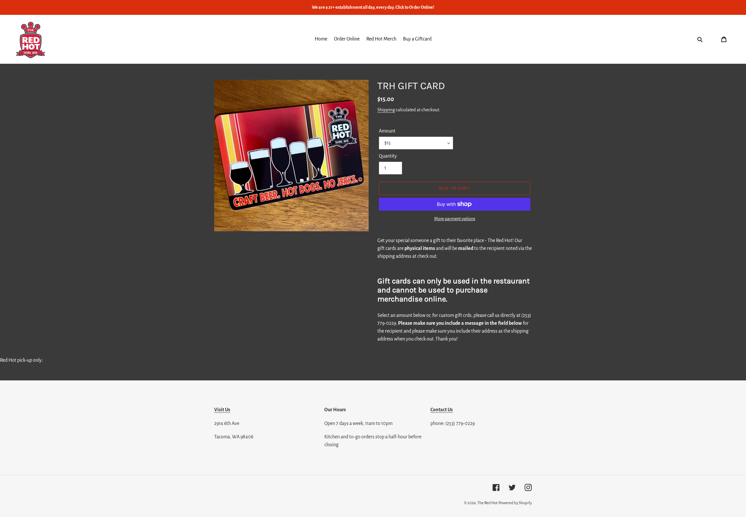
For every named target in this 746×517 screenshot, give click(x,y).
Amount (387, 131)
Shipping (386, 109)
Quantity (388, 156)
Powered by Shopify (515, 503)
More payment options (454, 218)
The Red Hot (487, 503)
